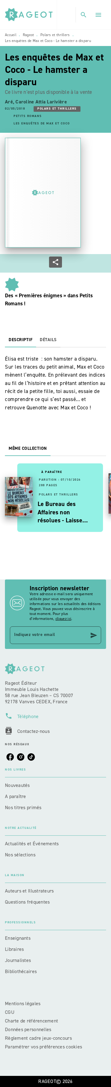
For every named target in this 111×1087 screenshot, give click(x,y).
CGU (10, 1012)
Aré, (10, 101)
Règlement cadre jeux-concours (38, 1038)
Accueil (10, 34)
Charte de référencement (31, 1021)
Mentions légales (22, 1003)
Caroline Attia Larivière (41, 101)
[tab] (20, 339)
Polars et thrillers (55, 34)
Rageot (28, 34)
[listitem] (10, 757)
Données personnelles (28, 1029)
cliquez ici (63, 618)
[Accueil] (31, 14)
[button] (57, 109)
